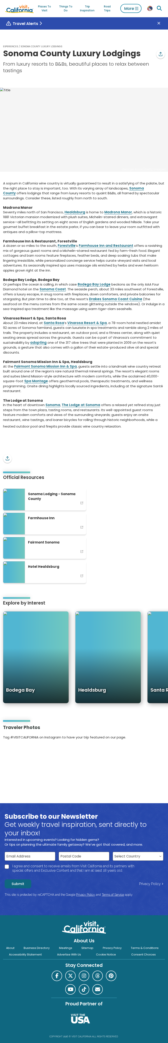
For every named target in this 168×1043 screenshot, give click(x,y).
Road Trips (107, 8)
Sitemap (87, 948)
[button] (160, 54)
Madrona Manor (118, 212)
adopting (38, 342)
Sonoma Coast (53, 289)
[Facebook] (57, 976)
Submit (18, 883)
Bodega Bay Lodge (94, 284)
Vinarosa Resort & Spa (87, 323)
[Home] (19, 8)
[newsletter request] (97, 989)
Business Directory (37, 948)
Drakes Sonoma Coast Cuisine (115, 299)
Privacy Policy (150, 884)
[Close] (162, 23)
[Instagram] (9, 751)
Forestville (66, 245)
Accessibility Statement (25, 954)
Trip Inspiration (87, 8)
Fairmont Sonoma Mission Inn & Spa (45, 366)
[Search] (159, 8)
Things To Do (65, 8)
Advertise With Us (69, 954)
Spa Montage (36, 381)
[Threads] (97, 976)
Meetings (65, 948)
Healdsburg (75, 212)
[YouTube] (21, 751)
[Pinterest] (16, 751)
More (129, 8)
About (10, 948)
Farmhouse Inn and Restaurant (106, 245)
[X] (70, 976)
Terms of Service (113, 894)
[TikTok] (84, 989)
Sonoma (53, 405)
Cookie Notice (106, 954)
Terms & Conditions (145, 948)
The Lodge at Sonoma (81, 405)
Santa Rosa (54, 323)
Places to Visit (44, 8)
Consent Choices (143, 954)
